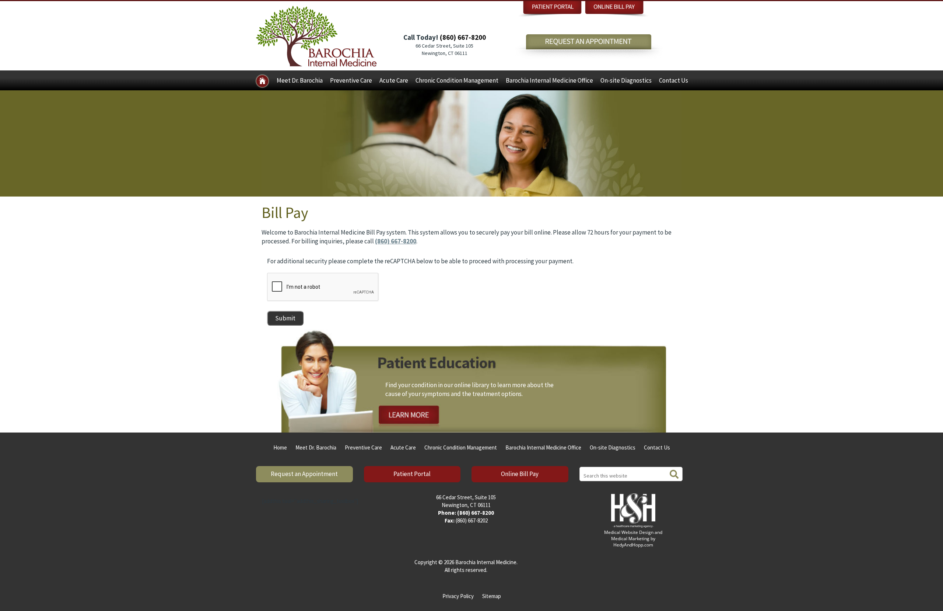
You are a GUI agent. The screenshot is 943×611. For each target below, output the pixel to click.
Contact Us (673, 80)
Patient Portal (412, 474)
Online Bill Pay (520, 474)
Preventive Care (351, 80)
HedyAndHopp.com (633, 545)
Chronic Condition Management (457, 80)
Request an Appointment (304, 474)
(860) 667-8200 (463, 37)
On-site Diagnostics (626, 80)
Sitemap (491, 596)
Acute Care (393, 80)
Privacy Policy (458, 596)
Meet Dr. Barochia (300, 80)
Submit (285, 318)
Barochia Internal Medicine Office (549, 80)
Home (280, 447)
